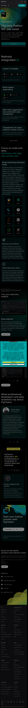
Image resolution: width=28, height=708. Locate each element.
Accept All (13, 362)
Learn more (16, 350)
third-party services (11, 357)
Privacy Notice (6, 356)
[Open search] (22, 2)
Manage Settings (13, 364)
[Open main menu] (25, 2)
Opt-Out (18, 359)
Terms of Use (16, 356)
